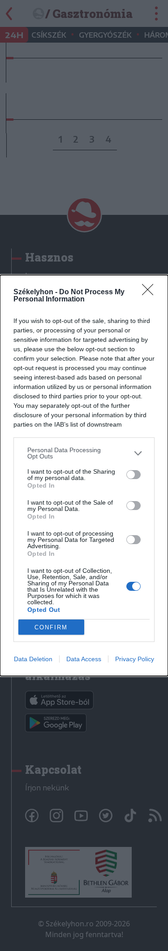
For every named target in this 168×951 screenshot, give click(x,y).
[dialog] (84, 475)
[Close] (150, 292)
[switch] (133, 474)
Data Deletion (33, 659)
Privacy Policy (134, 659)
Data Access (83, 659)
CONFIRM (51, 627)
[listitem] (84, 453)
